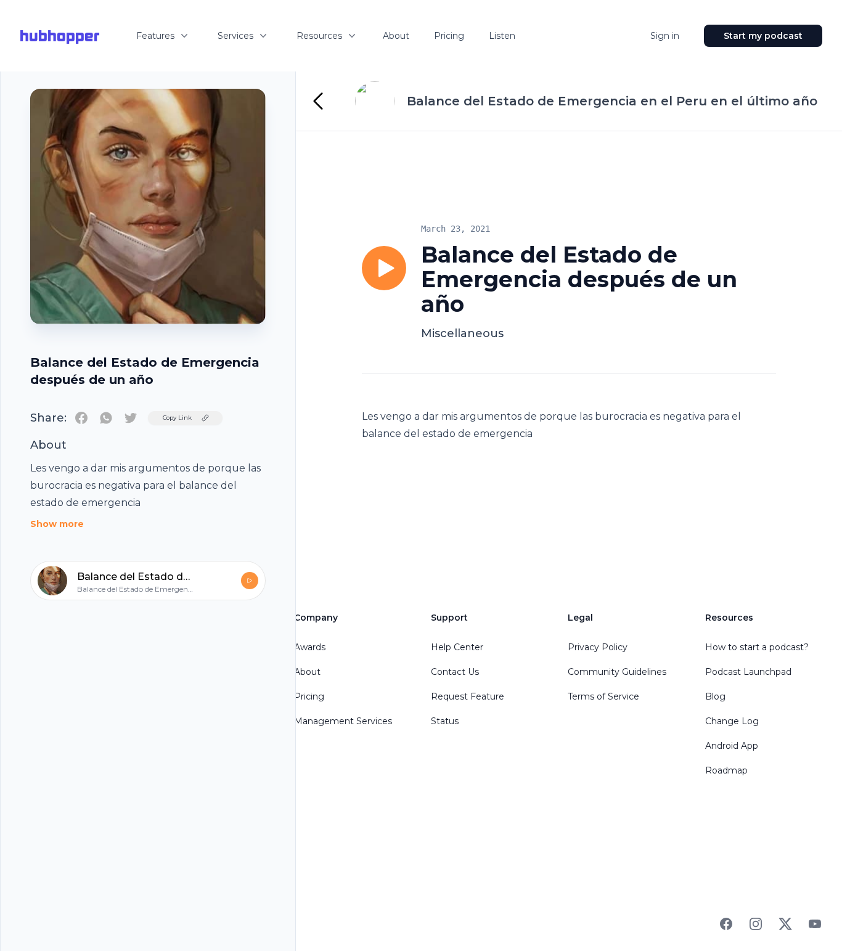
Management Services (343, 721)
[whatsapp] (106, 417)
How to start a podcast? (757, 647)
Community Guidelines (617, 671)
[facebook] (81, 417)
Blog (715, 696)
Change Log (732, 721)
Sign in (664, 35)
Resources (319, 35)
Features (155, 35)
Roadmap (726, 770)
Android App (731, 745)
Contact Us (455, 671)
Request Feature (467, 696)
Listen (502, 35)
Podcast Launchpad (748, 671)
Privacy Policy (597, 647)
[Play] (384, 268)
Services (235, 35)
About (396, 35)
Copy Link (177, 417)
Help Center (457, 647)
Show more (57, 523)
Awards (309, 647)
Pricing (449, 35)
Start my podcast (763, 35)
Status (445, 721)
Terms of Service (603, 696)
